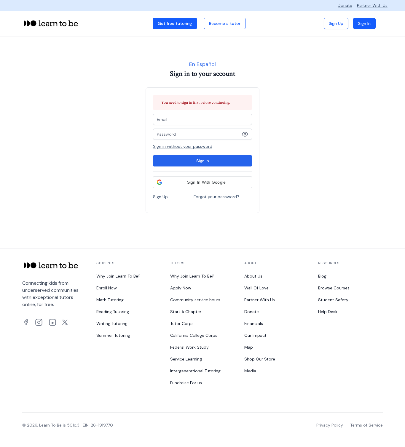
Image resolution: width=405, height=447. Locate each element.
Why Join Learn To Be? (118, 276)
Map (248, 347)
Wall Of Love (256, 288)
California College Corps (193, 335)
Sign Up (336, 23)
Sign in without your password (182, 146)
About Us (253, 276)
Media (250, 371)
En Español (202, 64)
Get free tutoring (175, 23)
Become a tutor (224, 23)
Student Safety (333, 299)
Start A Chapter (185, 311)
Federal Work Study (189, 347)
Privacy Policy (329, 425)
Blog (322, 276)
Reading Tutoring (112, 311)
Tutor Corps (182, 323)
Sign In (364, 23)
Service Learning (186, 359)
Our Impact (255, 335)
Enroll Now (106, 288)
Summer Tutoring (113, 335)
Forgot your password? (216, 196)
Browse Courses (334, 288)
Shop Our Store (259, 359)
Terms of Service (366, 425)
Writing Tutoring (111, 323)
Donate (345, 5)
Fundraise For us (186, 382)
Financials (253, 323)
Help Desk (327, 311)
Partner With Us (372, 5)
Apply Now (180, 288)
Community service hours (195, 299)
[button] (202, 182)
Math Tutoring (110, 299)
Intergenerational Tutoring (195, 371)
